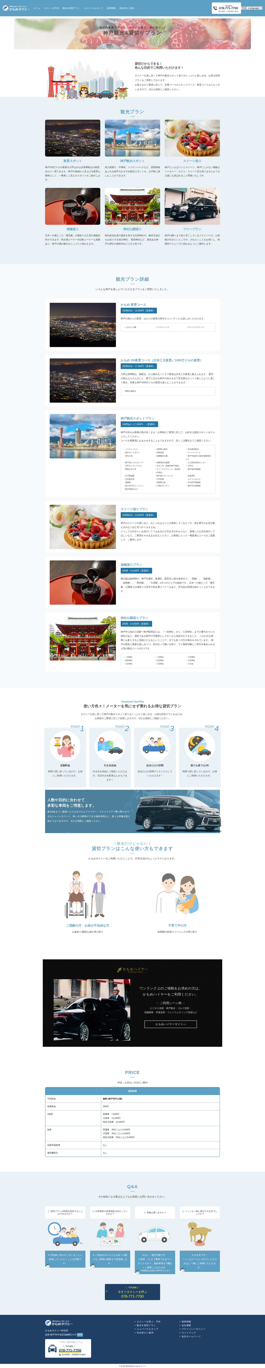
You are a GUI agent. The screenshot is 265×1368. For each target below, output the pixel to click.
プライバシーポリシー (194, 1329)
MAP (80, 1335)
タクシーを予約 (51, 8)
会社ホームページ (191, 1336)
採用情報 (111, 8)
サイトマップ (189, 1332)
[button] (170, 1024)
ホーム (37, 8)
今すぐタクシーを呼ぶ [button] (132, 1292)
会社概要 (186, 1325)
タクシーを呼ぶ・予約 (149, 1321)
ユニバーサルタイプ (93, 8)
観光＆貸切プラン (71, 8)
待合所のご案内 (126, 8)
